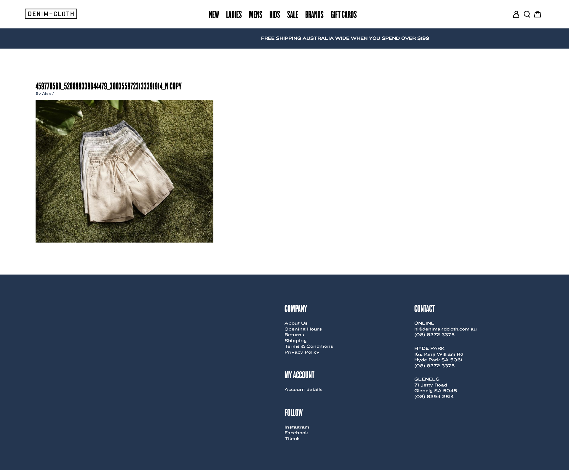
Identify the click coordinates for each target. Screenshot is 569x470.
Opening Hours (303, 329)
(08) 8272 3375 (434, 334)
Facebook (296, 432)
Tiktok (292, 438)
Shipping (295, 340)
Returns (294, 334)
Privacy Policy (301, 352)
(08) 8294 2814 (434, 396)
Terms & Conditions (308, 346)
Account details (303, 389)
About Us (296, 323)
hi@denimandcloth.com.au (445, 329)
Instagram (296, 427)
